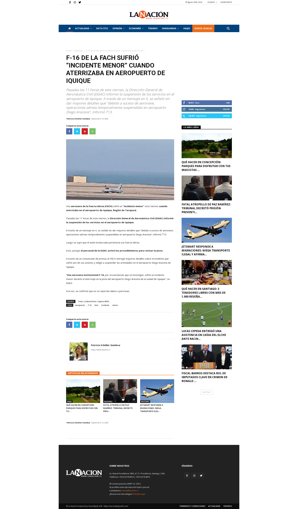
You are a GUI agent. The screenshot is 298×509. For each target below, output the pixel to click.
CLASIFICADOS (226, 2)
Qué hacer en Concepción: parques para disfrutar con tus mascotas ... (206, 166)
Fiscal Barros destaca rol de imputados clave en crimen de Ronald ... (204, 377)
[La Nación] (149, 15)
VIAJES (186, 28)
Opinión (117, 28)
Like (228, 103)
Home (69, 50)
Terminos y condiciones (192, 506)
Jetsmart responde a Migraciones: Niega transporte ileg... (151, 408)
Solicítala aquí (139, 494)
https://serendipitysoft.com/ (116, 506)
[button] (228, 28)
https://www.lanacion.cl (100, 349)
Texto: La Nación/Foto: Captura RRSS (93, 301)
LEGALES (211, 2)
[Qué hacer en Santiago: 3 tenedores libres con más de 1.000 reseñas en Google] (207, 272)
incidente (105, 305)
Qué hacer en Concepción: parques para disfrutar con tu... (82, 408)
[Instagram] (73, 2)
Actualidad (82, 28)
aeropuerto (80, 305)
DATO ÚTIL (102, 28)
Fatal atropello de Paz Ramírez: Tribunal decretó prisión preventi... (206, 208)
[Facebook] (68, 2)
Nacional (79, 50)
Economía (135, 28)
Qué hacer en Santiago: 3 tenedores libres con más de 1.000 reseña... (204, 292)
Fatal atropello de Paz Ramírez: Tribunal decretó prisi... (118, 408)
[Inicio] (69, 28)
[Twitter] (78, 2)
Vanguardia (169, 28)
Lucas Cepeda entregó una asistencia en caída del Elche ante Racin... (204, 335)
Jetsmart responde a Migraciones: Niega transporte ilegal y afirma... (206, 250)
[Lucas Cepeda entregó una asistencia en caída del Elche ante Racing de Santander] (207, 314)
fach (96, 305)
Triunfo (153, 28)
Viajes (69, 401)
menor (115, 305)
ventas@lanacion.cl (130, 490)
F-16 (89, 305)
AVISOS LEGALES (203, 28)
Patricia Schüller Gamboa (78, 119)
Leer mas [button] (206, 392)
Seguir (226, 109)
